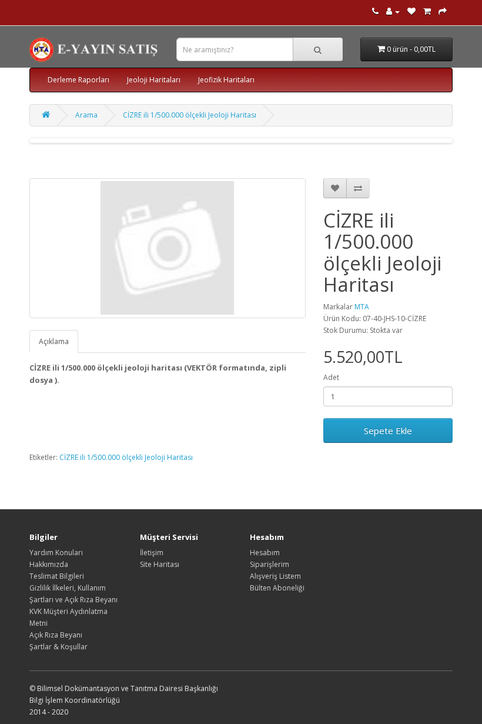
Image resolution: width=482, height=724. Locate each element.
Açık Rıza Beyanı (55, 635)
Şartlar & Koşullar (58, 647)
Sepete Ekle (388, 430)
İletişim (151, 553)
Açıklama (54, 341)
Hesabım (265, 553)
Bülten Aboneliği (277, 588)
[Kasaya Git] (443, 11)
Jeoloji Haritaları (153, 80)
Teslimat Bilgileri (56, 576)
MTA (361, 307)
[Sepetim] (427, 11)
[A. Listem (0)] (411, 11)
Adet (331, 377)
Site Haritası (159, 564)
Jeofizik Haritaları (226, 80)
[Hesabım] (393, 11)
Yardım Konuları (56, 553)
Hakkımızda (48, 564)
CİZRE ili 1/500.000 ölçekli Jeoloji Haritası (189, 115)
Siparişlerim (269, 564)
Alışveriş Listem (275, 576)
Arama (86, 115)
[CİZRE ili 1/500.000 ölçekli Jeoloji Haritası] (167, 248)
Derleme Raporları (78, 80)
